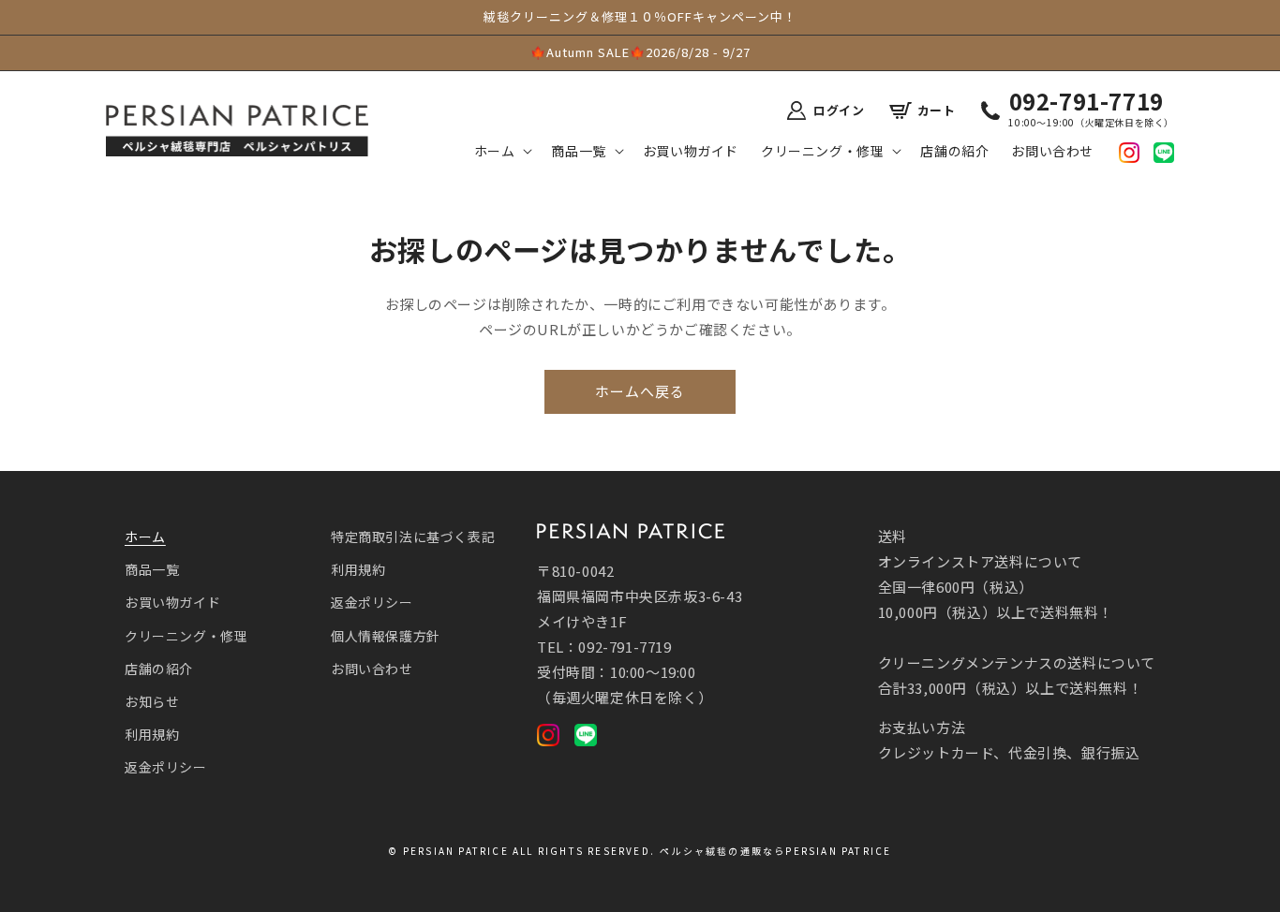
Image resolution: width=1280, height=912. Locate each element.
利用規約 (152, 734)
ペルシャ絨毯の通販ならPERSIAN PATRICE (775, 851)
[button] (502, 150)
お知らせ (152, 701)
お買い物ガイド (172, 602)
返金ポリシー (166, 767)
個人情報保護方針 (385, 635)
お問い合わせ (372, 668)
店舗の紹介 (159, 668)
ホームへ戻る (640, 391)
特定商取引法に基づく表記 (413, 536)
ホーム (145, 536)
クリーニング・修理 (186, 635)
